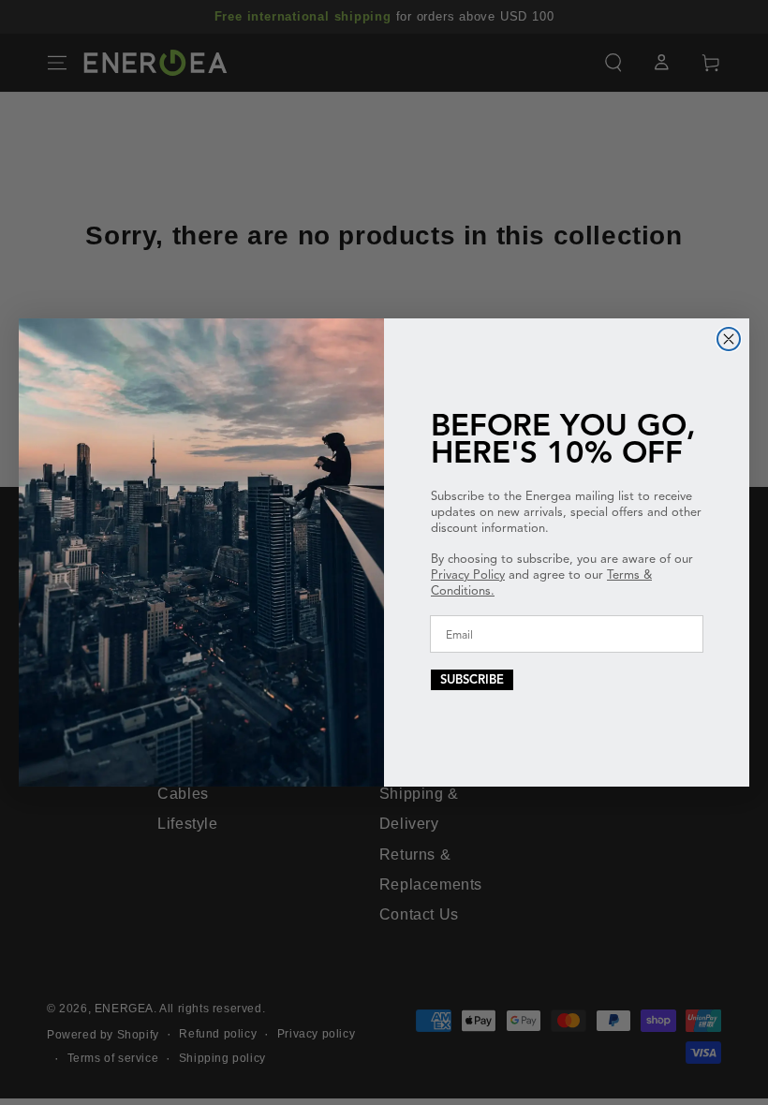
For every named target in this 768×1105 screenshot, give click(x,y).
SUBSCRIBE (472, 679)
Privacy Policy (468, 574)
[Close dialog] (728, 339)
